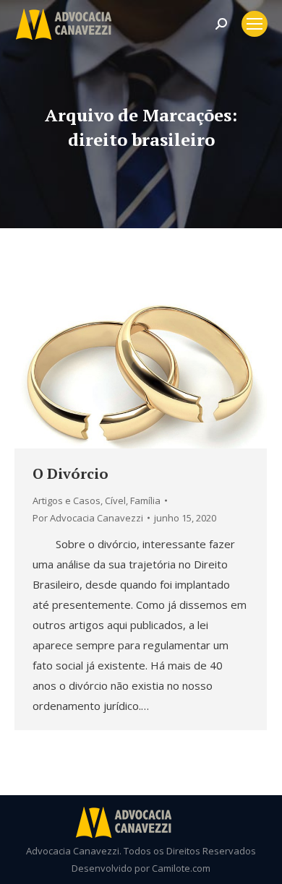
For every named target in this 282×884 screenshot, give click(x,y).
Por (88, 517)
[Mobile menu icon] (255, 24)
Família (145, 500)
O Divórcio (70, 473)
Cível (115, 500)
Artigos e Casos (67, 500)
